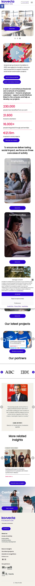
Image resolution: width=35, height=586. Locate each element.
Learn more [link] (13, 346)
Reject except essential (17, 298)
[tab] (15, 38)
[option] (17, 24)
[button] (32, 280)
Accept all (17, 294)
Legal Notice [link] (25, 306)
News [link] (6, 451)
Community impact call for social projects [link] (17, 342)
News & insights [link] (9, 455)
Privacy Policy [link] (17, 306)
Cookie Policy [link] (20, 290)
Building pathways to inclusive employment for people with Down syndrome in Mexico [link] (16, 471)
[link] (2, 6)
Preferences (17, 303)
